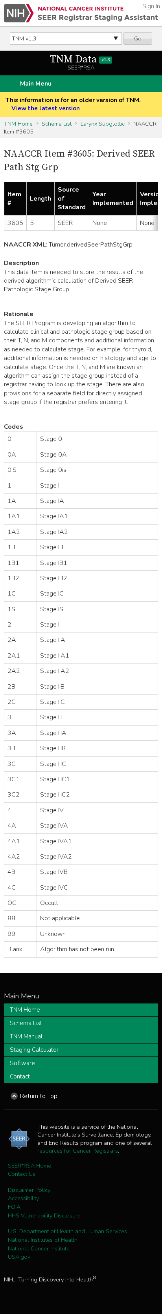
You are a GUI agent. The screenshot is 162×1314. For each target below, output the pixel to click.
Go (138, 38)
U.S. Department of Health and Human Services (67, 1231)
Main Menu (36, 83)
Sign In (151, 6)
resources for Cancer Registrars (77, 1151)
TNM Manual (26, 1036)
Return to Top (38, 1096)
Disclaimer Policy (29, 1190)
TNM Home (18, 124)
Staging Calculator (34, 1050)
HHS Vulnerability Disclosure (44, 1215)
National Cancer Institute (39, 1248)
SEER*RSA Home (29, 1166)
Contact (20, 1076)
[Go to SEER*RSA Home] (81, 13)
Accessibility (23, 1198)
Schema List (57, 124)
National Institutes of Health (42, 1240)
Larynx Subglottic (103, 124)
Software (22, 1063)
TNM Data (80, 59)
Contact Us (21, 1174)
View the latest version (45, 108)
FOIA (14, 1207)
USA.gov (19, 1257)
